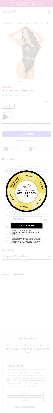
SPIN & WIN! (26, 225)
